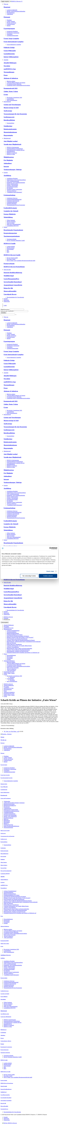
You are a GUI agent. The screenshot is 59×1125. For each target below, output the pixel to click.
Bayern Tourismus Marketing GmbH (16, 240)
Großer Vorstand (11, 21)
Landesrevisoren (11, 24)
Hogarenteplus (8, 135)
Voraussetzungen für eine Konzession (15, 114)
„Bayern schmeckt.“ (12, 190)
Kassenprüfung (10, 123)
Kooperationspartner (10, 233)
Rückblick (12, 677)
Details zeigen (50, 571)
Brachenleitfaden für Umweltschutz (15, 297)
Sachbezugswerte (9, 117)
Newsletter (7, 66)
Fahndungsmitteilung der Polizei (14, 634)
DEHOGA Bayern (8, 684)
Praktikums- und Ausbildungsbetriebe (16, 182)
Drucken (9, 734)
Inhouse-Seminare (11, 221)
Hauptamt (7, 7)
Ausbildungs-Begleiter (12, 178)
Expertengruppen (9, 28)
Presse (6, 75)
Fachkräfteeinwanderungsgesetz (11, 811)
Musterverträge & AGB (11, 107)
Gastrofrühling (10, 99)
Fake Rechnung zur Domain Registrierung (17, 638)
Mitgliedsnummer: (5, 309)
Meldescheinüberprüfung (13, 633)
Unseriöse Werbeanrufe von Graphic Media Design (19, 645)
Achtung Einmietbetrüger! (13, 630)
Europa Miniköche (10, 214)
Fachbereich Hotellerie (12, 31)
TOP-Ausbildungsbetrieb (13, 181)
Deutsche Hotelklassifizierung (13, 272)
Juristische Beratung (12, 203)
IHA (8, 250)
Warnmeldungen (9, 72)
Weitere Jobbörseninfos (12, 184)
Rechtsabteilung (11, 12)
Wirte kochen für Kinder (13, 667)
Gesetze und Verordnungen (12, 104)
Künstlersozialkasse (8, 818)
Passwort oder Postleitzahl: (7, 311)
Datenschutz (7, 301)
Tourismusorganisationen (12, 236)
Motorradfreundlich (10, 291)
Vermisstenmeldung (11, 632)
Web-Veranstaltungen (12, 100)
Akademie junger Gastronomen (14, 189)
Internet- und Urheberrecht (10, 816)
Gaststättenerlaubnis (8, 812)
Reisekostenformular (10, 129)
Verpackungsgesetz (8, 827)
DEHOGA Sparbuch (12, 152)
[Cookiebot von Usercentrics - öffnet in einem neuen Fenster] (50, 548)
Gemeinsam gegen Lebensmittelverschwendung (18, 85)
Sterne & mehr (7, 269)
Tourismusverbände (11, 239)
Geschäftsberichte (9, 54)
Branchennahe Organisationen (13, 230)
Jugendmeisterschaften (12, 186)
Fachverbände (10, 249)
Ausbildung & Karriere (6, 955)
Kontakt (6, 298)
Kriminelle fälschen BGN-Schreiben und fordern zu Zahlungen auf (23, 652)
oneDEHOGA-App (10, 69)
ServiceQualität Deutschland (13, 282)
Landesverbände (11, 246)
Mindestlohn (7, 822)
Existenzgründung (9, 195)
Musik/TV (6, 823)
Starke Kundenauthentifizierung (11, 826)
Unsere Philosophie (10, 50)
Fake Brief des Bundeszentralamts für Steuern (18, 636)
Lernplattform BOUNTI (13, 225)
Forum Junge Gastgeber (11, 38)
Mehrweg (6, 819)
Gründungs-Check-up (12, 198)
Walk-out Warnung (11, 643)
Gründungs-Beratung (12, 202)
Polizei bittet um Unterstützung (14, 644)
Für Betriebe (10, 188)
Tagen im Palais (10, 223)
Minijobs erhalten (11, 81)
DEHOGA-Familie (9, 243)
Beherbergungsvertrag (9, 804)
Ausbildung (7, 175)
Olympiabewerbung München (14, 84)
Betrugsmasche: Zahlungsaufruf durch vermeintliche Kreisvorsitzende (24, 641)
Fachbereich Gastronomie (13, 32)
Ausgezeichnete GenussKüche (13, 285)
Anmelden (3, 312)
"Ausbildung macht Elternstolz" (14, 192)
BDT (8, 252)
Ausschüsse (9, 34)
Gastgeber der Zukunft (11, 211)
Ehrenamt (7, 17)
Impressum (6, 300)
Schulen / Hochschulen (12, 185)
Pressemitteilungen (11, 655)
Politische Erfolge (9, 47)
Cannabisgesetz (7, 808)
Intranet (8, 25)
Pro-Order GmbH (11, 259)
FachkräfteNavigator (10, 208)
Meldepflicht (7, 820)
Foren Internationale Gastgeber (14, 41)
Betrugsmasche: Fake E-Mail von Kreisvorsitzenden (19, 648)
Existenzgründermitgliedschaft (14, 199)
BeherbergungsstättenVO (10, 805)
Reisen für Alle (8, 288)
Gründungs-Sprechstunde (13, 200)
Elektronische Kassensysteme (11, 809)
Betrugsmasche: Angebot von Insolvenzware (17, 651)
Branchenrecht (7, 101)
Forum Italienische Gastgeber (14, 44)
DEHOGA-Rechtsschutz (13, 147)
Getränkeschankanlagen (9, 813)
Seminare (3, 859)
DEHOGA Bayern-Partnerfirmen (14, 266)
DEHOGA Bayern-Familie (12, 255)
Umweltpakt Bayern (10, 294)
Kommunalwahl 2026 (10, 88)
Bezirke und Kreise (11, 22)
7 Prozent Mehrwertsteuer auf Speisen (16, 82)
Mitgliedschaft (7, 138)
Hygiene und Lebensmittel (10, 815)
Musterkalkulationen (10, 132)
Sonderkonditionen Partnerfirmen (15, 148)
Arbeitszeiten (7, 801)
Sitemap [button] (2, 737)
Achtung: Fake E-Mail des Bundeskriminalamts (18, 649)
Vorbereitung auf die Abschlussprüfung (16, 179)
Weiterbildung (8, 217)
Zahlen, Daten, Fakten (11, 91)
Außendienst (10, 14)
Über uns (6, 4)
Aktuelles (6, 59)
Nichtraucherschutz (8, 824)
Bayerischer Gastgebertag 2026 (14, 97)
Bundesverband (10, 247)
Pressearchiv (10, 656)
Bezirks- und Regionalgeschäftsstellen (16, 11)
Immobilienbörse (11, 151)
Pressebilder (10, 658)
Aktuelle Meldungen (10, 63)
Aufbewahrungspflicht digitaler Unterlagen (14, 802)
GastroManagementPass (11, 279)
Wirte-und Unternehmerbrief (14, 224)
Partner (5, 227)
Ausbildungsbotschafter (12, 35)
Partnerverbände (9, 263)
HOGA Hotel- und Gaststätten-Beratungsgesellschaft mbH (21, 260)
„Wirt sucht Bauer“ (11, 670)
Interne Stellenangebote (11, 57)
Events (6, 94)
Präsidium (9, 20)
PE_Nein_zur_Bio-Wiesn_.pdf (11, 731)
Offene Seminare (11, 220)
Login (5, 305)
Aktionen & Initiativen (11, 78)
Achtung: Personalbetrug (13, 647)
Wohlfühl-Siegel (9, 275)
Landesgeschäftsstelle (12, 10)
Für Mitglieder (8, 160)
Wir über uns (3, 740)
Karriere (6, 172)
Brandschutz (7, 807)
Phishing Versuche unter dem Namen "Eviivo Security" (20, 637)
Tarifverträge (8, 111)
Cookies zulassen (48, 576)
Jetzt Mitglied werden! (11, 141)
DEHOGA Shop (11, 154)
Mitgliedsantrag (9, 157)
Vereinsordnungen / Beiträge (13, 169)
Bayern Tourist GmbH (12, 257)
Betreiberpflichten (9, 120)
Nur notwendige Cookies (29, 576)
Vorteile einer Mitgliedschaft (12, 144)
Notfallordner (8, 126)
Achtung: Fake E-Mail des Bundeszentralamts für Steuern (21, 640)
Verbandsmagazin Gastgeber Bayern (15, 150)
